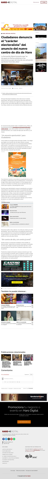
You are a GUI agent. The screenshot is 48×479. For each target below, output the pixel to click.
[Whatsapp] (14, 439)
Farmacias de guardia (7, 454)
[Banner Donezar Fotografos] (41, 41)
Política (13, 33)
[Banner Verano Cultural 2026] (17, 176)
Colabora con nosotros (8, 459)
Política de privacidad (20, 470)
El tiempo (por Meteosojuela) (9, 456)
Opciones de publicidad (7, 452)
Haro (4, 33)
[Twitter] (6, 439)
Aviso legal (13, 470)
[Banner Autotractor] (41, 71)
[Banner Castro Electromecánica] (17, 270)
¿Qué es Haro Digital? (7, 449)
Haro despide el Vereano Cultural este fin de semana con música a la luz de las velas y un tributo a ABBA (6, 364)
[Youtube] (11, 439)
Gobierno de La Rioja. (31, 451)
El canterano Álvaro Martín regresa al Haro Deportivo (28, 363)
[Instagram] (9, 439)
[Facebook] (3, 439)
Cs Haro (5, 288)
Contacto (4, 463)
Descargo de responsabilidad (31, 470)
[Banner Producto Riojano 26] (41, 60)
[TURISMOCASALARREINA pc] (24, 29)
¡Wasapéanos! (5, 461)
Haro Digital (27, 475)
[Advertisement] (24, 13)
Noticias (8, 33)
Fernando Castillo (12, 288)
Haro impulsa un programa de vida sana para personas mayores (17, 363)
